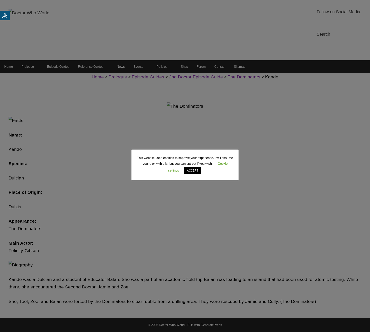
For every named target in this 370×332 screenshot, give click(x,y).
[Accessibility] (5, 15)
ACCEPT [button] (192, 170)
